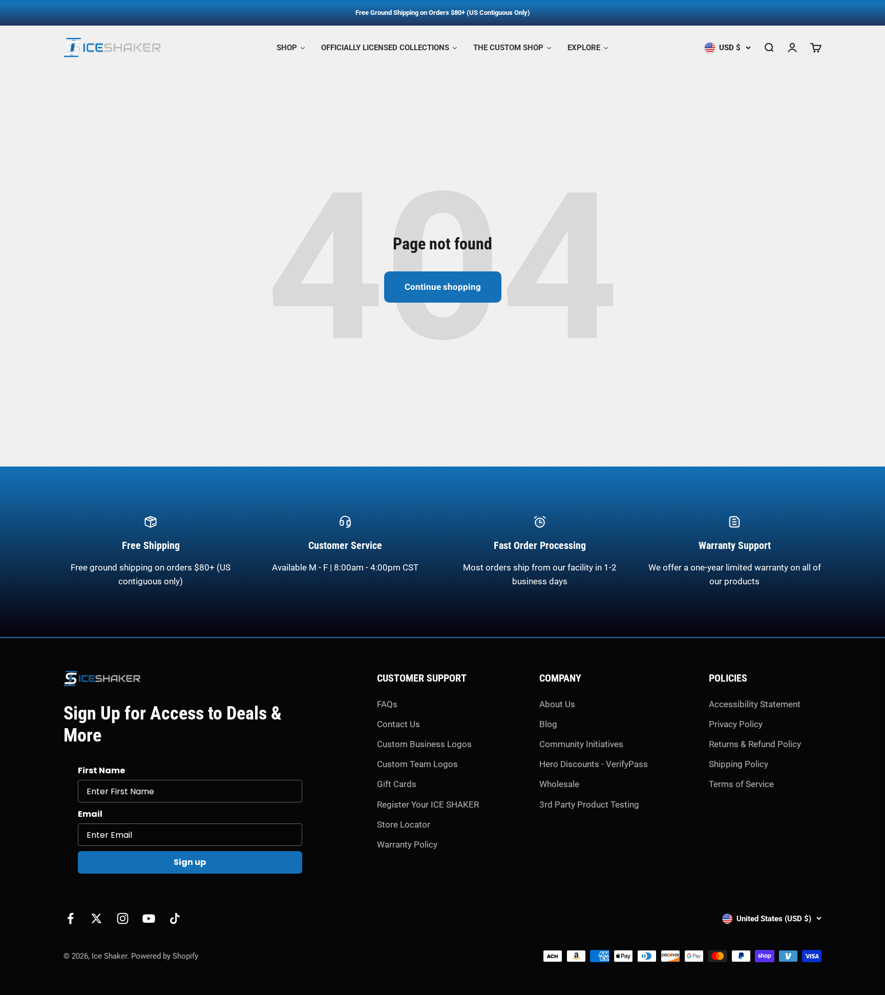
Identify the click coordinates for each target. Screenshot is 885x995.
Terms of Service (741, 784)
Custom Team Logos (417, 764)
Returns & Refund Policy (755, 744)
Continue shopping (443, 287)
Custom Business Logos (424, 744)
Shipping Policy (738, 764)
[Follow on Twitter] (96, 918)
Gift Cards (396, 784)
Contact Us (398, 724)
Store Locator (403, 824)
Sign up (190, 862)
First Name (101, 770)
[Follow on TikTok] (175, 918)
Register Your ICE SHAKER (428, 804)
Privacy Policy (736, 724)
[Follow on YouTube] (149, 918)
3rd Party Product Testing (589, 804)
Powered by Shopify (164, 956)
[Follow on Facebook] (70, 918)
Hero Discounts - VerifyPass (593, 764)
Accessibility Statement (754, 704)
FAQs (387, 704)
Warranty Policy (407, 844)
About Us (557, 704)
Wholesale (559, 784)
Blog (548, 724)
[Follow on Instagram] (123, 918)
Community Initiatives (581, 744)
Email (90, 814)
